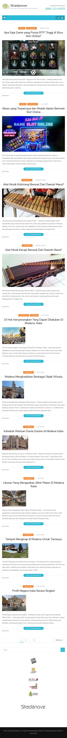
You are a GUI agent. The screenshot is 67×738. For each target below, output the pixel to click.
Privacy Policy (33, 733)
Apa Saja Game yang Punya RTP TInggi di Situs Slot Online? (33, 34)
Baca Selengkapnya (33, 93)
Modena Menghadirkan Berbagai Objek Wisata (33, 377)
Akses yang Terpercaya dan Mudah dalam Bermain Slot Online (33, 110)
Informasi (31, 28)
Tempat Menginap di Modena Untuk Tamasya (33, 539)
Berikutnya (59, 640)
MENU (58, 18)
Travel (34, 315)
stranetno (6, 95)
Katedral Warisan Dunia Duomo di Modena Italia (33, 431)
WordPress (60, 731)
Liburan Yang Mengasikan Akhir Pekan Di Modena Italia (33, 484)
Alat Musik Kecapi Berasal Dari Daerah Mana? (33, 250)
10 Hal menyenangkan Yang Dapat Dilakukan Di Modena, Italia (33, 321)
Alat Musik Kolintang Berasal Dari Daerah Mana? (33, 184)
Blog (22, 28)
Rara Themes (44, 731)
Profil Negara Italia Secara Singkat (33, 591)
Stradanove (18, 5)
